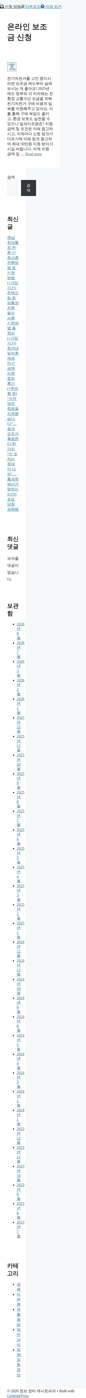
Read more (33, 154)
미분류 (19, 1299)
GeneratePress (18, 1396)
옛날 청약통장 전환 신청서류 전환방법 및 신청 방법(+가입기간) (13, 263)
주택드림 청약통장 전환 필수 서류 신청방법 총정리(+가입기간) (13, 318)
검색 (11, 177)
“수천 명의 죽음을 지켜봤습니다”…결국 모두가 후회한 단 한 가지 (13, 424)
